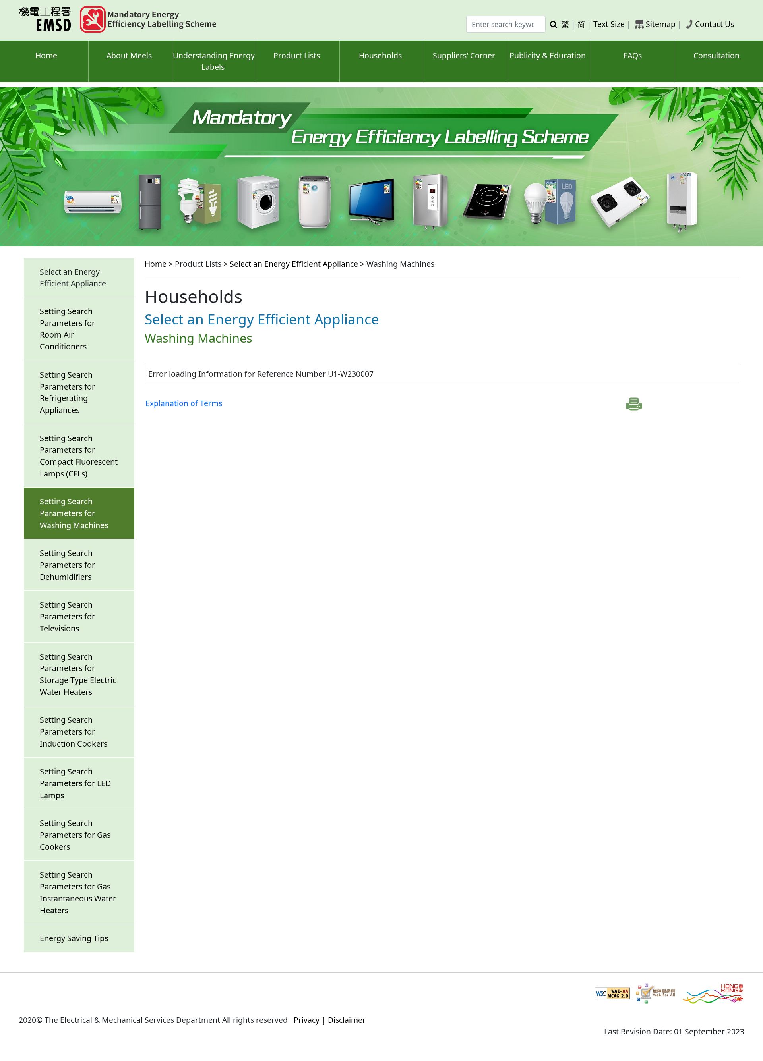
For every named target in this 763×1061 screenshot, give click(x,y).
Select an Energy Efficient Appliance (294, 263)
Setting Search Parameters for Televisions (67, 616)
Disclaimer (347, 1020)
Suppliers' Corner (464, 55)
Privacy (307, 1020)
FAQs (633, 55)
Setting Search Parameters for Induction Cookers (73, 731)
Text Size (609, 24)
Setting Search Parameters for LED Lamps (75, 783)
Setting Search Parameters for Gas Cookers (75, 835)
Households (380, 55)
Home (46, 55)
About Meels (129, 55)
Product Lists (296, 55)
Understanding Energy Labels (214, 61)
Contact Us (714, 24)
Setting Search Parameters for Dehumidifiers (67, 565)
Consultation (716, 55)
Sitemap (661, 24)
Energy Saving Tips (74, 938)
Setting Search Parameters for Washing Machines (74, 513)
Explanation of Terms (183, 403)
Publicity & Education (547, 55)
